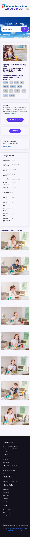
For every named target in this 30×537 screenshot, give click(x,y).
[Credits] (15, 10)
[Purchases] (10, 10)
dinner (20, 87)
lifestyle (5, 87)
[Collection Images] (6, 10)
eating (5, 91)
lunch (24, 91)
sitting (5, 95)
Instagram (6, 492)
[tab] (15, 533)
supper (11, 95)
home (16, 82)
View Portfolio (7, 146)
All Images (6, 462)
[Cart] (20, 10)
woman (12, 87)
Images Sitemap (17, 529)
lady (21, 82)
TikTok (5, 501)
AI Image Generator (9, 470)
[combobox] (15, 29)
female (5, 82)
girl (11, 82)
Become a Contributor (10, 481)
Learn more (11, 113)
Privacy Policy (7, 513)
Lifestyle (5, 459)
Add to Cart (15, 119)
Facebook (6, 489)
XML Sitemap (7, 529)
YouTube (6, 495)
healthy (17, 91)
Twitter (5, 498)
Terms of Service (8, 510)
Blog (4, 473)
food (11, 91)
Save (16, 131)
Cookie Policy (7, 516)
